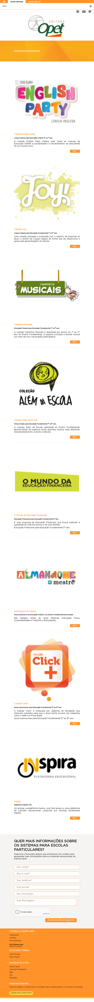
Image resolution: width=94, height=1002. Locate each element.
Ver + (74, 151)
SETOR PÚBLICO (34, 2)
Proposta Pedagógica (17, 969)
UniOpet (12, 938)
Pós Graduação (15, 940)
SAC (11, 975)
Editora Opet (14, 966)
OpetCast (13, 978)
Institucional (14, 935)
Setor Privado (14, 954)
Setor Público (14, 957)
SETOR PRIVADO (16, 2)
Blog (11, 972)
